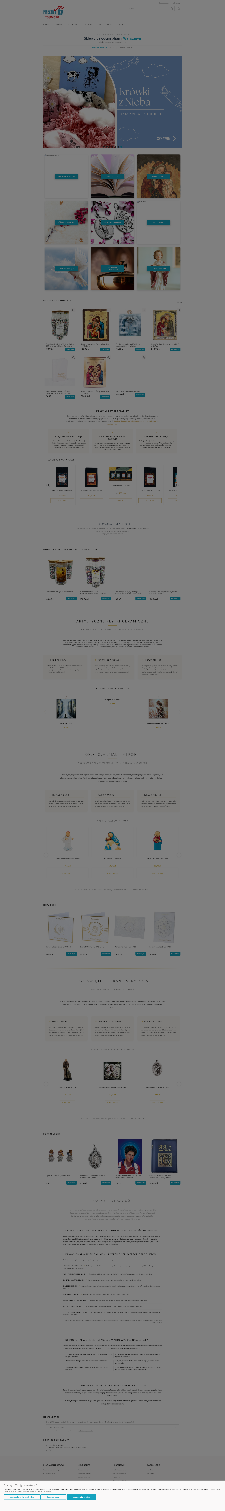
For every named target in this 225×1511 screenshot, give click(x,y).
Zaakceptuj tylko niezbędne (22, 1497)
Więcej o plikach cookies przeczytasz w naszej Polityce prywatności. (27, 1491)
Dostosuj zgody (53, 1497)
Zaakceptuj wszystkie (81, 1497)
